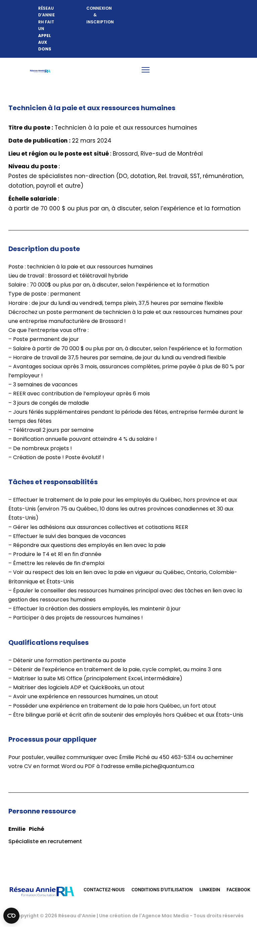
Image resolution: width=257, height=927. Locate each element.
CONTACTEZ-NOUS (104, 889)
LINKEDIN (209, 889)
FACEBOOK (238, 889)
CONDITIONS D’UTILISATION (162, 889)
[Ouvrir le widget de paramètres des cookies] (11, 916)
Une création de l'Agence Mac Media (144, 915)
